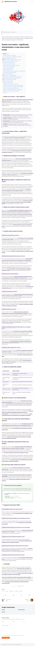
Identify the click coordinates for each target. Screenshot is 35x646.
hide (7, 53)
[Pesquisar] (31, 1)
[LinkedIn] (29, 595)
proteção (16, 591)
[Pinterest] (21, 595)
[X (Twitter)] (14, 595)
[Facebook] (6, 595)
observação (11, 591)
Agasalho (3, 609)
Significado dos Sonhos (11, 1)
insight (7, 591)
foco (3, 591)
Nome (3, 621)
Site (24, 621)
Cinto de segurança (21, 609)
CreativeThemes (18, 644)
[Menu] (32, 1)
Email (14, 621)
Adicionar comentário (5, 625)
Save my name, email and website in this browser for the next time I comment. (13, 635)
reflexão (20, 591)
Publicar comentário (6, 637)
